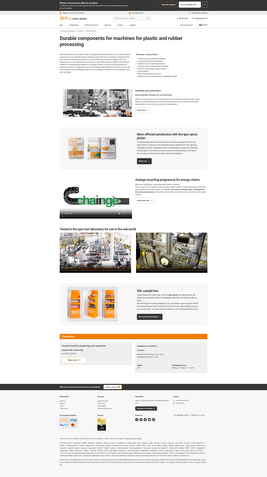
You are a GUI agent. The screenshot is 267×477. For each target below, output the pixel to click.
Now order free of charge (148, 317)
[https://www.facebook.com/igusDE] (136, 419)
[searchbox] (130, 18)
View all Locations (168, 5)
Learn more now (143, 200)
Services (120, 25)
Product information (91, 25)
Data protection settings (133, 438)
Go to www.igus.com (188, 5)
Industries (107, 25)
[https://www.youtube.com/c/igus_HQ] (149, 419)
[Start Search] (148, 18)
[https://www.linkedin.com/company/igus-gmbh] (145, 419)
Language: (182, 415)
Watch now (143, 161)
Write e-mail (72, 360)
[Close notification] (205, 5)
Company (132, 25)
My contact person (187, 25)
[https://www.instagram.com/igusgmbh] (141, 419)
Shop (61, 25)
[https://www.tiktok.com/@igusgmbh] (153, 419)
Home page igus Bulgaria (68, 31)
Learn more (141, 110)
